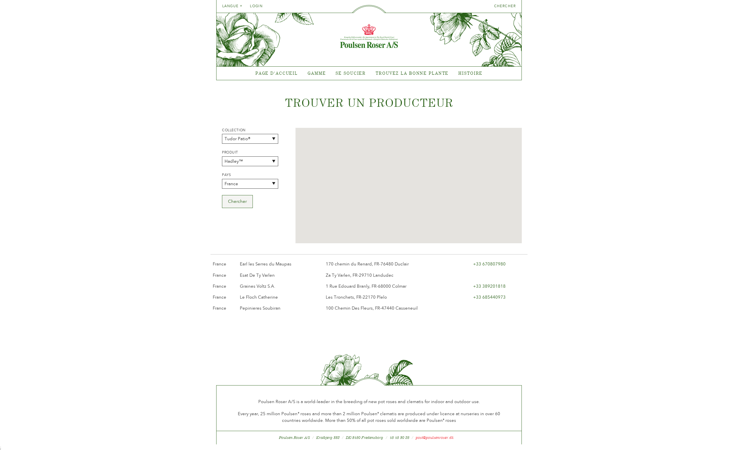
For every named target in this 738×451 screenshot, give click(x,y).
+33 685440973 (489, 297)
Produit (230, 152)
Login (256, 6)
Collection (234, 130)
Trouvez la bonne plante (412, 73)
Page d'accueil (276, 73)
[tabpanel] (369, 73)
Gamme (317, 73)
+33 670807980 (489, 264)
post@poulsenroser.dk (435, 437)
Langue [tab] (231, 6)
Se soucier (351, 73)
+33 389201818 (489, 286)
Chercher (505, 6)
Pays (226, 175)
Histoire (470, 73)
